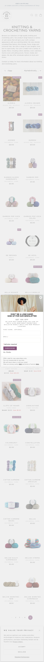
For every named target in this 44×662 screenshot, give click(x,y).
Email (6, 336)
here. (37, 364)
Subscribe (10, 348)
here (20, 364)
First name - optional (12, 329)
